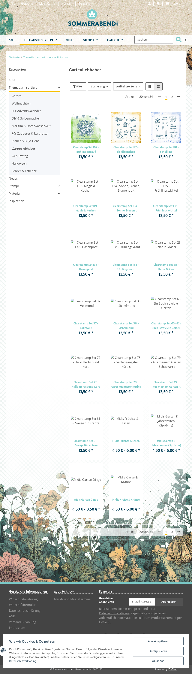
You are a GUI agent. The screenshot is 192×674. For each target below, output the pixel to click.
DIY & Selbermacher (26, 118)
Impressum (17, 628)
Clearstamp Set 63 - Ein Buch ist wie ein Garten (166, 325)
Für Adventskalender (26, 111)
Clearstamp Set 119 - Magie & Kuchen (86, 208)
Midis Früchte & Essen (126, 441)
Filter (79, 86)
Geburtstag (20, 156)
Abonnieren (168, 601)
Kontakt (67, 3)
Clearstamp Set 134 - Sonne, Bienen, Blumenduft (126, 208)
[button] (149, 4)
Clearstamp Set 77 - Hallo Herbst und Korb (86, 384)
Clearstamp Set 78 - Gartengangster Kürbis (126, 384)
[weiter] (178, 96)
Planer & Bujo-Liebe (26, 141)
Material (14, 193)
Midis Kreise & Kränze (126, 499)
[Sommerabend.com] (93, 20)
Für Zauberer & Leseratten (30, 133)
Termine (84, 3)
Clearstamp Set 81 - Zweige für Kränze (86, 443)
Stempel (14, 186)
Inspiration (16, 201)
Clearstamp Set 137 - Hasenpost (86, 267)
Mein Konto (47, 3)
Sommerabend (22, 3)
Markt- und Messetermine (72, 599)
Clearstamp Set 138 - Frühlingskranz (126, 267)
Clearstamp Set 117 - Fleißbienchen (126, 149)
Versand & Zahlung (22, 622)
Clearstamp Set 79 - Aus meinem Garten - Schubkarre (166, 384)
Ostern (17, 96)
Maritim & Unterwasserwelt (31, 126)
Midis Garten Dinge (86, 499)
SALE (12, 80)
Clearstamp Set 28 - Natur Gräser (166, 267)
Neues (13, 178)
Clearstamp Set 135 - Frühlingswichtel (166, 208)
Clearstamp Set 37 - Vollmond (86, 325)
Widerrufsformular (22, 605)
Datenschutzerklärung (24, 610)
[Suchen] (178, 40)
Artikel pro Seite (126, 86)
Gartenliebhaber (23, 149)
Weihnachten (21, 103)
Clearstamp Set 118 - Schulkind (166, 149)
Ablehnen (158, 660)
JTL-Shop (172, 669)
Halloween (19, 163)
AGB (12, 616)
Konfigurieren (158, 651)
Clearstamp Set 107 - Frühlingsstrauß (86, 149)
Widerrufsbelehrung (23, 599)
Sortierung (98, 86)
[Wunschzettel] (158, 4)
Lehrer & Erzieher (24, 171)
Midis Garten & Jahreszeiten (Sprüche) (166, 443)
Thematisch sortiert (23, 87)
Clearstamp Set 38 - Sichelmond (126, 325)
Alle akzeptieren (158, 641)
